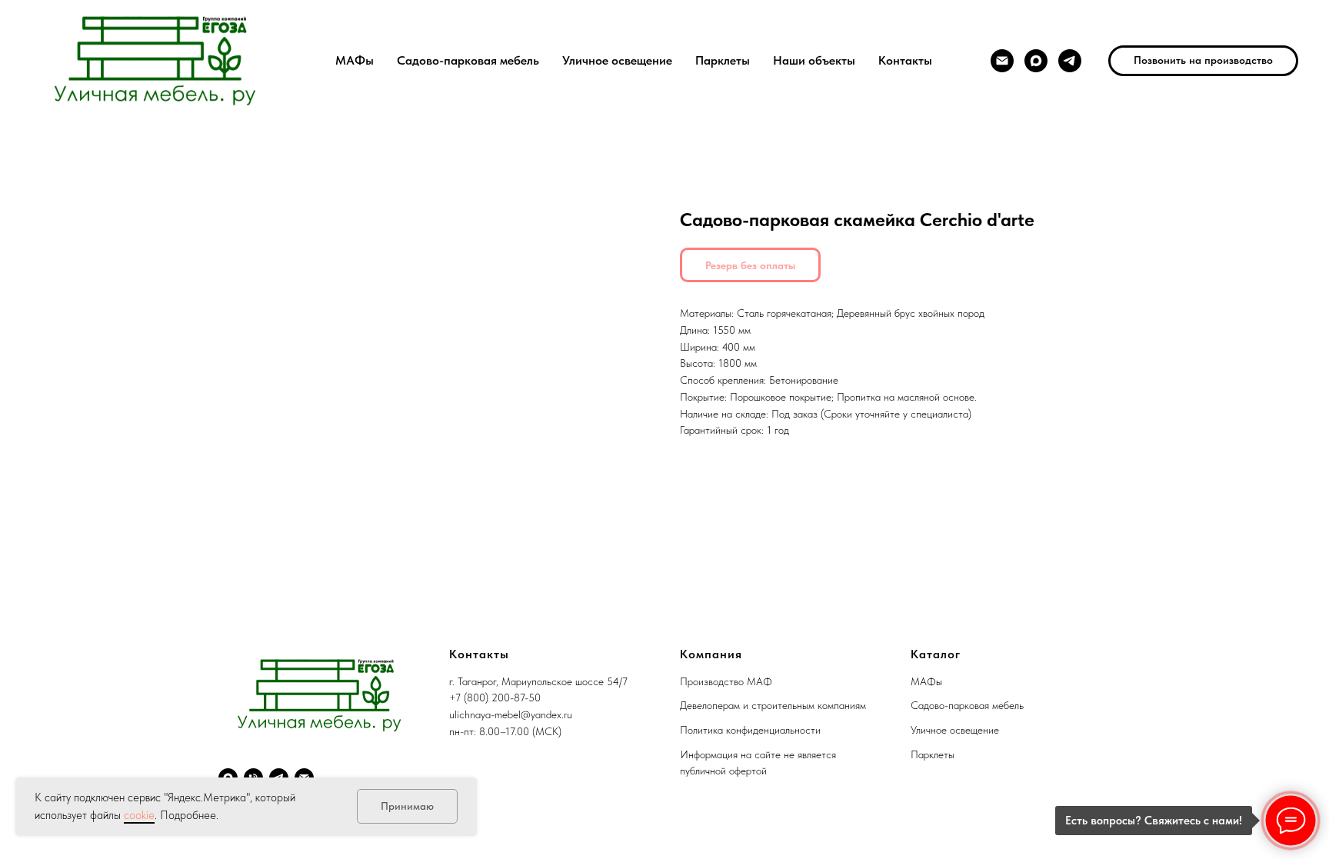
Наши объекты (814, 60)
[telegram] (1069, 60)
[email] (1002, 60)
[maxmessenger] (1036, 60)
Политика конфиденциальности (750, 730)
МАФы (354, 60)
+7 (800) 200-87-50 (495, 697)
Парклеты (722, 60)
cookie (139, 815)
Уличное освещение (617, 60)
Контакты (905, 60)
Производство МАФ (726, 681)
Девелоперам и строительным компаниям (773, 705)
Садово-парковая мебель (468, 60)
